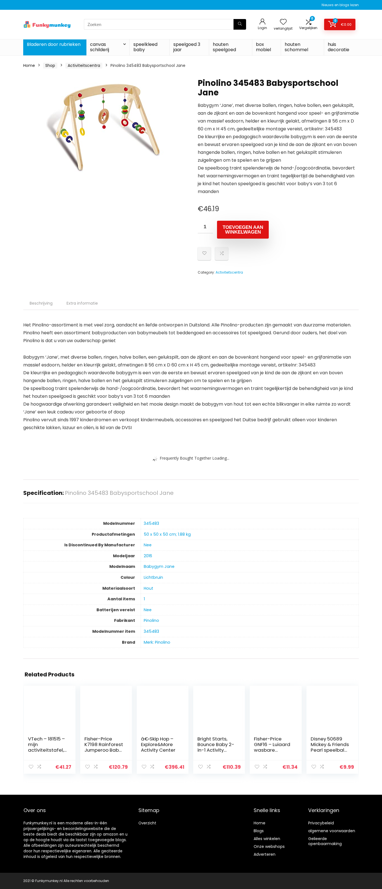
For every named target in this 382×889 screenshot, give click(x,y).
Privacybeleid (321, 823)
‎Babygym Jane (159, 566)
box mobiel (263, 47)
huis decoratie (338, 47)
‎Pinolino (151, 620)
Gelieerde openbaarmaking (325, 841)
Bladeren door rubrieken (54, 44)
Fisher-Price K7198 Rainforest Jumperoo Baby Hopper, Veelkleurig (103, 750)
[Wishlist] (283, 22)
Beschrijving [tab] (41, 303)
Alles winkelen (267, 838)
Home (29, 65)
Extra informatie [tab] (82, 303)
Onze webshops (269, 846)
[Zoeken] (240, 24)
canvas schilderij (99, 47)
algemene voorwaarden (331, 831)
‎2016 (148, 556)
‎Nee (148, 545)
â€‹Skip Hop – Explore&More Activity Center (158, 744)
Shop (50, 65)
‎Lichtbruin (153, 577)
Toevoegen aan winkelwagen (243, 230)
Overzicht (147, 823)
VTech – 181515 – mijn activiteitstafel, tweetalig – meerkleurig (46, 750)
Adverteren (264, 854)
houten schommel (296, 47)
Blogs (259, 831)
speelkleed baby (145, 47)
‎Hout (148, 588)
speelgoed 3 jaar (186, 47)
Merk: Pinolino (157, 642)
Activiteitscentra (84, 65)
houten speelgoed (224, 47)
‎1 (144, 599)
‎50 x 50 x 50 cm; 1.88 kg (167, 534)
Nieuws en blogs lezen (340, 5)
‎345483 (151, 523)
